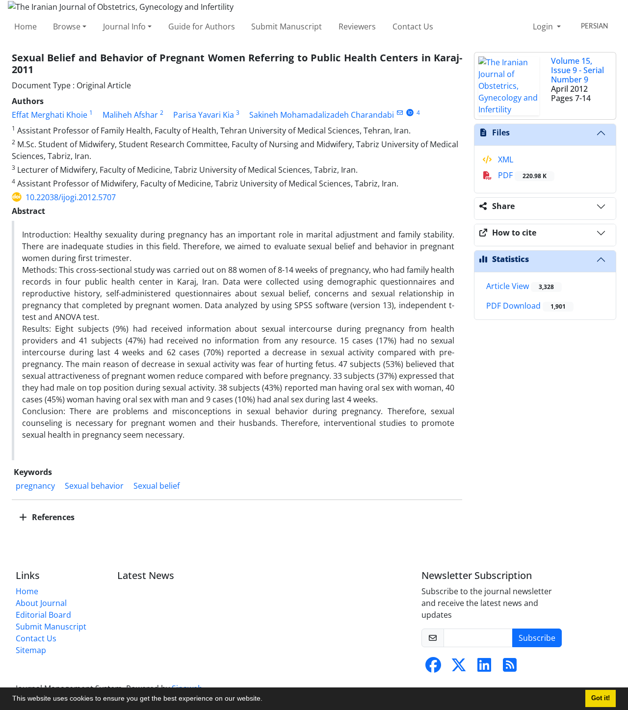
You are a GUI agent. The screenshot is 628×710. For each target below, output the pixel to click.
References (52, 517)
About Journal (41, 603)
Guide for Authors (201, 26)
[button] (265, 699)
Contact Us (412, 26)
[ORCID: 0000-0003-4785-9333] (410, 112)
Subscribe (537, 637)
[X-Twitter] (459, 667)
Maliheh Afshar (130, 114)
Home (25, 26)
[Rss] (510, 667)
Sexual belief (156, 485)
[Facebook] (433, 667)
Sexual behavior (94, 485)
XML (504, 159)
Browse (66, 26)
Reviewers (357, 26)
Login (544, 26)
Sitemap (31, 650)
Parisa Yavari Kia (203, 114)
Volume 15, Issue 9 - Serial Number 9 (577, 70)
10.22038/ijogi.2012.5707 (71, 197)
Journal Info (124, 26)
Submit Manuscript (286, 26)
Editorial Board (43, 614)
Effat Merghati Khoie (49, 114)
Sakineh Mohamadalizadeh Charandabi (321, 114)
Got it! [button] (600, 698)
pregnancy (35, 485)
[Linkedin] (484, 667)
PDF (521, 175)
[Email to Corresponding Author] (399, 112)
